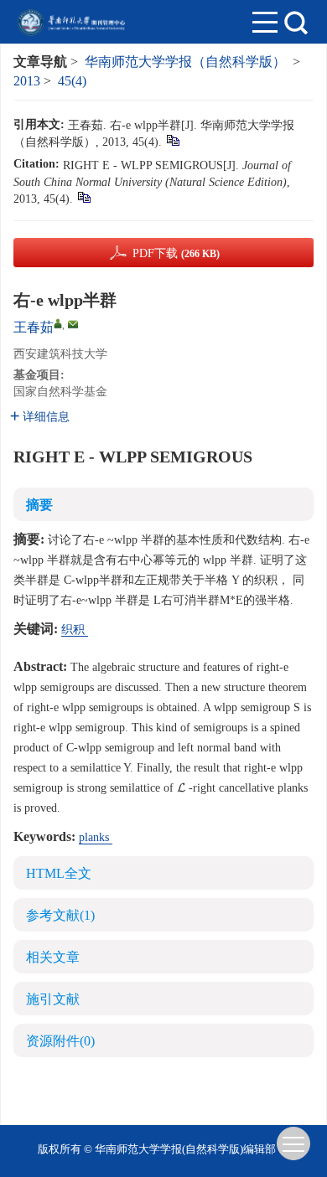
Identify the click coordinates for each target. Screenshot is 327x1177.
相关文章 (53, 957)
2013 (26, 81)
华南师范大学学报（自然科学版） (185, 61)
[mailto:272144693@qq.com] (73, 324)
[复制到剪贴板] (172, 139)
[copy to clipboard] (83, 196)
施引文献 (53, 999)
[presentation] (181, 787)
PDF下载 (176, 253)
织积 (74, 629)
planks (95, 837)
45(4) (72, 81)
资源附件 (60, 1041)
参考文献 (60, 915)
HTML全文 (58, 873)
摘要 (39, 505)
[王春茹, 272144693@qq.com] (58, 323)
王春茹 (33, 327)
